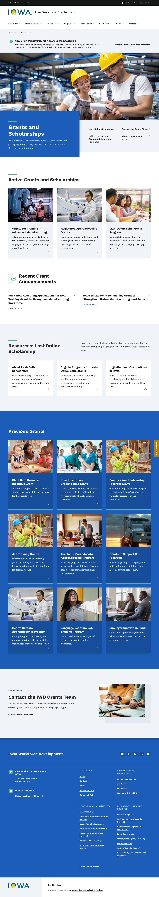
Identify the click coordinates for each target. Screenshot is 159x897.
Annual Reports (87, 790)
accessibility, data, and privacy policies (87, 890)
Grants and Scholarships (91, 841)
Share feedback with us (27, 796)
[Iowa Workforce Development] (20, 12)
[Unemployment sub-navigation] (41, 24)
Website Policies (124, 843)
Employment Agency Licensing (131, 839)
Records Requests (125, 814)
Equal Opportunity (125, 834)
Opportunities (26, 33)
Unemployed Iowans (126, 779)
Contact (83, 781)
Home (13, 33)
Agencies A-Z (126, 3)
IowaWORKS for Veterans (91, 834)
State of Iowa (127, 848)
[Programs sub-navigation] (74, 24)
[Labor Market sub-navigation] (94, 24)
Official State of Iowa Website (20, 3)
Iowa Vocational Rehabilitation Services (94, 817)
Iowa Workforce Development (55, 12)
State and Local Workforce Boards (92, 846)
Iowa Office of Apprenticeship (93, 828)
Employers (122, 788)
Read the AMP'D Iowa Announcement (132, 44)
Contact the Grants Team (21, 714)
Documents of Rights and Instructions (129, 827)
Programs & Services (142, 3)
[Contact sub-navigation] (137, 24)
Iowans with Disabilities (128, 793)
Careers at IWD (86, 795)
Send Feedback (55, 885)
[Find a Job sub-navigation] (20, 24)
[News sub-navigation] (123, 24)
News (82, 786)
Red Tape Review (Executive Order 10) (130, 820)
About (82, 776)
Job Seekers (123, 784)
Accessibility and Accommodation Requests (133, 854)
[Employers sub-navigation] (58, 24)
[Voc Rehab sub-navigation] (110, 24)
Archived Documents (89, 867)
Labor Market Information (92, 824)
